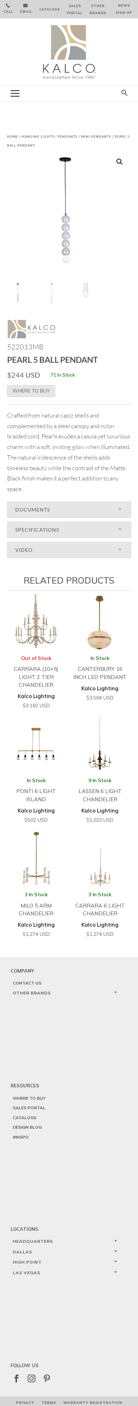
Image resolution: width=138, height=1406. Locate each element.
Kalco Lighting (36, 682)
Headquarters (33, 1241)
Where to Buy (31, 391)
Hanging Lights (38, 136)
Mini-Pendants (96, 136)
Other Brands (98, 9)
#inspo (21, 1137)
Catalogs (49, 9)
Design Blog (27, 1127)
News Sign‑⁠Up (124, 9)
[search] (124, 93)
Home (12, 136)
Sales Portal (74, 9)
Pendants (67, 136)
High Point (27, 1262)
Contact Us (27, 983)
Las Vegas (26, 1272)
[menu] (15, 93)
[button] (119, 161)
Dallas (22, 1251)
